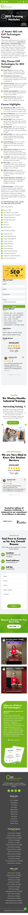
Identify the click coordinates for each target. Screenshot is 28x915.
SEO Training (14, 816)
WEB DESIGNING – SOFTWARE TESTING (14, 325)
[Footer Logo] (14, 777)
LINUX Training (14, 818)
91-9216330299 (10, 569)
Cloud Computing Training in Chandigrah (14, 861)
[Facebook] (18, 2)
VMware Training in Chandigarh (14, 898)
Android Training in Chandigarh (14, 863)
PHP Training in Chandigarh (14, 840)
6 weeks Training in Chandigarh (14, 833)
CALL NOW (12, 626)
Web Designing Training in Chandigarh (14, 891)
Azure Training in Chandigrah (14, 856)
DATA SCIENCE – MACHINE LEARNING (13, 315)
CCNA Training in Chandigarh (14, 873)
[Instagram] (26, 2)
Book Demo (14, 422)
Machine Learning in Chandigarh (14, 854)
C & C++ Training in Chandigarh (14, 884)
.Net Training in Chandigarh (14, 886)
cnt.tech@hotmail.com (12, 562)
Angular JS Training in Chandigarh (14, 875)
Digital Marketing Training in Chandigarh (14, 903)
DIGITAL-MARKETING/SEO (10, 323)
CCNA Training (14, 814)
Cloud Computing (14, 821)
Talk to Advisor (15, 740)
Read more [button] (7, 370)
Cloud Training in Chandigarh (14, 847)
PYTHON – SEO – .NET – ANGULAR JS (13, 313)
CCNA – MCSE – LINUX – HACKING (13, 321)
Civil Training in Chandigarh (14, 877)
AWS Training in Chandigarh (14, 896)
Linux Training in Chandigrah (14, 858)
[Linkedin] (21, 2)
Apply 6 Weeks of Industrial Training (12, 332)
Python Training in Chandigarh (14, 893)
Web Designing (14, 802)
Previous (2, 425)
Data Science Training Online (14, 851)
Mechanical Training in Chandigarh (14, 849)
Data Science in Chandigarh (14, 842)
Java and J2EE (14, 807)
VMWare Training (14, 823)
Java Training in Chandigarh (14, 882)
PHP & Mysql (14, 805)
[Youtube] (24, 2)
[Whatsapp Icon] (25, 909)
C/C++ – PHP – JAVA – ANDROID (12, 317)
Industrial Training (14, 812)
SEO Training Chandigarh (14, 889)
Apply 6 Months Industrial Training (12, 335)
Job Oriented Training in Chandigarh (14, 838)
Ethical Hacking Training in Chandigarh (14, 900)
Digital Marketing (14, 809)
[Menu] (25, 7)
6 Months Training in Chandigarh (14, 835)
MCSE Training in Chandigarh (14, 880)
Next (25, 425)
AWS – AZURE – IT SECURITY (11, 319)
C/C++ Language (14, 800)
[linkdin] (12, 790)
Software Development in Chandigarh (14, 844)
